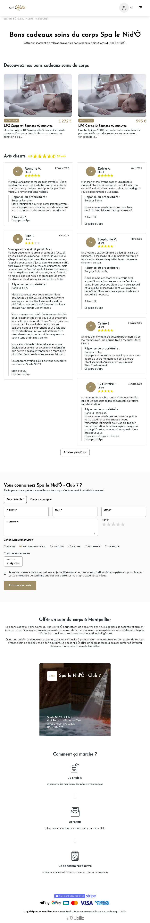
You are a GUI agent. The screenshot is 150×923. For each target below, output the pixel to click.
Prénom (11, 510)
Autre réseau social (18, 553)
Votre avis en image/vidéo (18, 540)
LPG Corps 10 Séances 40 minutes (102, 126)
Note (105, 520)
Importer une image (34, 546)
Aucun (11, 546)
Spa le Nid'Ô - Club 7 (14, 19)
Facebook (114, 546)
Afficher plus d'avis (75, 452)
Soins (30, 19)
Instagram (94, 546)
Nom (57, 510)
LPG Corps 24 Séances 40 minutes (28, 126)
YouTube (59, 546)
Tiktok (76, 546)
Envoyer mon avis (20, 585)
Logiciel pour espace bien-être (40, 911)
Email (107, 510)
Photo (10, 559)
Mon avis (11, 521)
